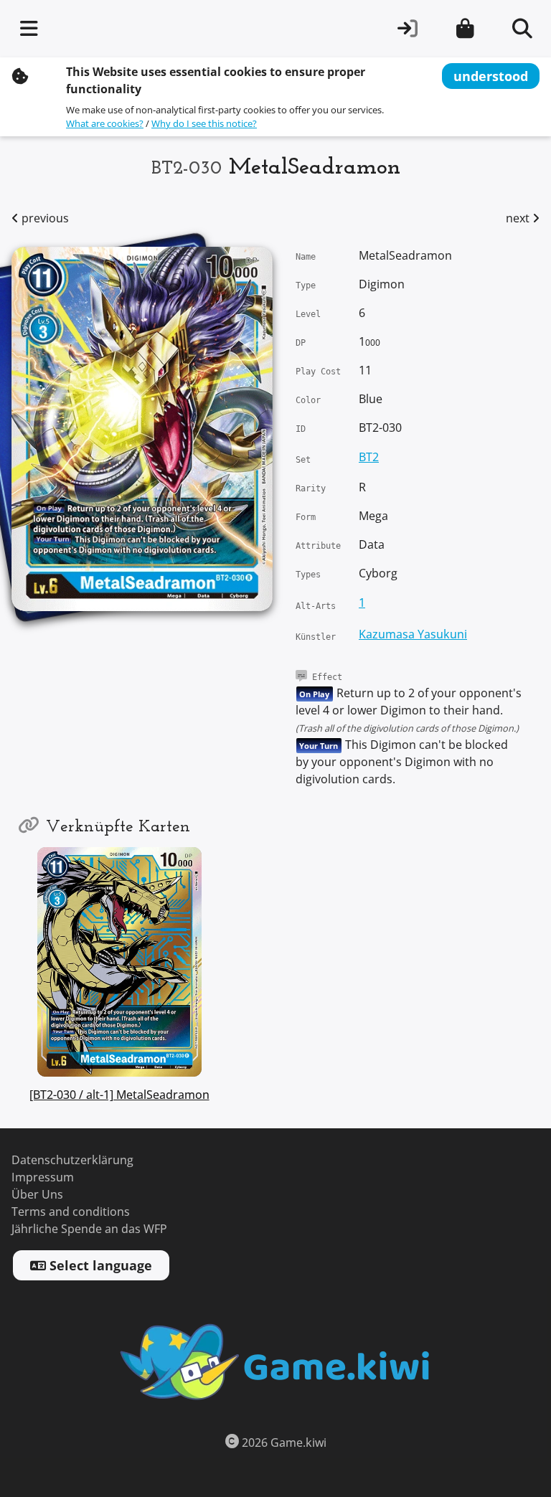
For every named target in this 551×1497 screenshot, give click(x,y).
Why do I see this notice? (204, 123)
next (519, 218)
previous (44, 218)
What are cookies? (104, 123)
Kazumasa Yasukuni (413, 634)
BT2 (369, 457)
